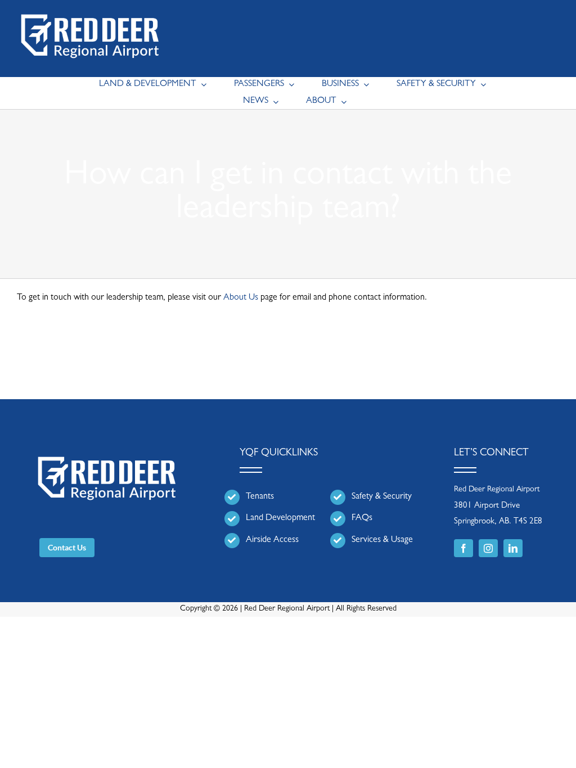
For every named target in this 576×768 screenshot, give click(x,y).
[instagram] (488, 548)
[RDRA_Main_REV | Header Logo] (90, 8)
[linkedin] (513, 548)
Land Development (280, 518)
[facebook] (463, 548)
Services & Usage (382, 540)
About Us (240, 297)
